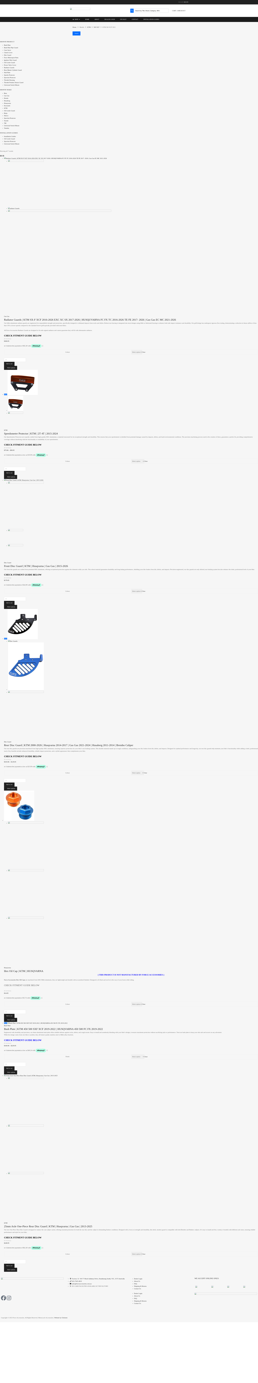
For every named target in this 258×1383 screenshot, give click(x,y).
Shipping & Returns (140, 1286)
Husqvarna (7, 103)
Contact (135, 19)
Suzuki (6, 121)
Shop (76, 19)
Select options (11, 368)
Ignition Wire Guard (10, 60)
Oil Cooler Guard (9, 62)
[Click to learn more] (196, 1287)
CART (174, 10)
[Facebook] (3, 1297)
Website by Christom (60, 1318)
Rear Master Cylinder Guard (13, 70)
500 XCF (96, 27)
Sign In (186, 2)
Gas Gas (6, 96)
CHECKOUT (181, 10)
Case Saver (7, 50)
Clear (143, 352)
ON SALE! (123, 19)
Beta (5, 93)
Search (76, 33)
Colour (67, 352)
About (96, 19)
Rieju (5, 113)
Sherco (6, 115)
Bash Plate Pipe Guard (11, 47)
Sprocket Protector (10, 77)
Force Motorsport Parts (11, 57)
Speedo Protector (9, 75)
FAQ (135, 1284)
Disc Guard (7, 55)
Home (87, 19)
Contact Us (137, 1289)
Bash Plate (7, 45)
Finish (67, 1056)
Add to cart (9, 364)
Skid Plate (7, 72)
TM (5, 123)
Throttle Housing (9, 80)
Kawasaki (7, 105)
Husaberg (7, 101)
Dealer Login (109, 19)
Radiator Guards (9, 67)
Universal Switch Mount (11, 85)
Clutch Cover (8, 52)
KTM (89, 27)
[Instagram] (8, 1297)
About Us (137, 1281)
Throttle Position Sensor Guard (13, 82)
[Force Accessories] (80, 9)
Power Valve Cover (10, 65)
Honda (6, 98)
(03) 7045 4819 (77, 1281)
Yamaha (6, 128)
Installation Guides (151, 19)
